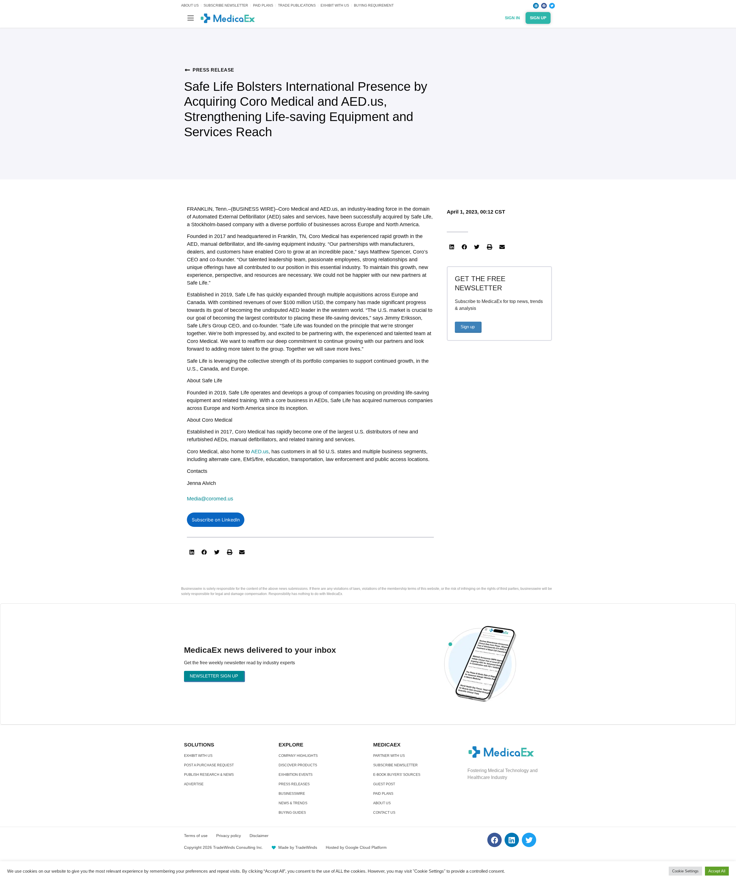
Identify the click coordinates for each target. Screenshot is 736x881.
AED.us (260, 451)
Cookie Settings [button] (685, 871)
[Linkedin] (536, 6)
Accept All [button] (716, 871)
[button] (190, 18)
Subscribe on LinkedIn (216, 520)
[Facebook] (544, 6)
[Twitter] (552, 6)
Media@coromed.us (210, 499)
